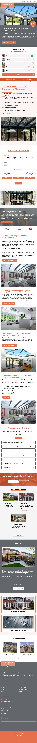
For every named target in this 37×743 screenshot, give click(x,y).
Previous (2, 198)
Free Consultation (7, 222)
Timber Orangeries (22, 687)
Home (2, 81)
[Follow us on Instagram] (5, 718)
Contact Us (18, 437)
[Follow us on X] (3, 718)
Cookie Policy (18, 738)
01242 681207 (33, 1)
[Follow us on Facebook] (1, 718)
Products (20, 682)
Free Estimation (24, 481)
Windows (20, 691)
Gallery (2, 689)
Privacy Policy (18, 737)
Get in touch (18, 183)
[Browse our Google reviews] (8, 1)
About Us (3, 685)
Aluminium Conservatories (15, 81)
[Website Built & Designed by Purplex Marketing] (18, 741)
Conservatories (7, 81)
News (2, 687)
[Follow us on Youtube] (9, 718)
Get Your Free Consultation (9, 42)
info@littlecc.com (25, 1)
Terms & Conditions (18, 735)
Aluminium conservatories (7, 92)
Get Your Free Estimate (8, 113)
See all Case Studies (18, 535)
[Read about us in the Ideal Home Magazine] (33, 23)
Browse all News (17, 588)
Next (34, 198)
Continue (18, 74)
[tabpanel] (18, 565)
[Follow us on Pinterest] (7, 718)
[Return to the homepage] (7, 5)
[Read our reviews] (32, 165)
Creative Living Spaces (23, 689)
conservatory (18, 93)
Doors (20, 693)
